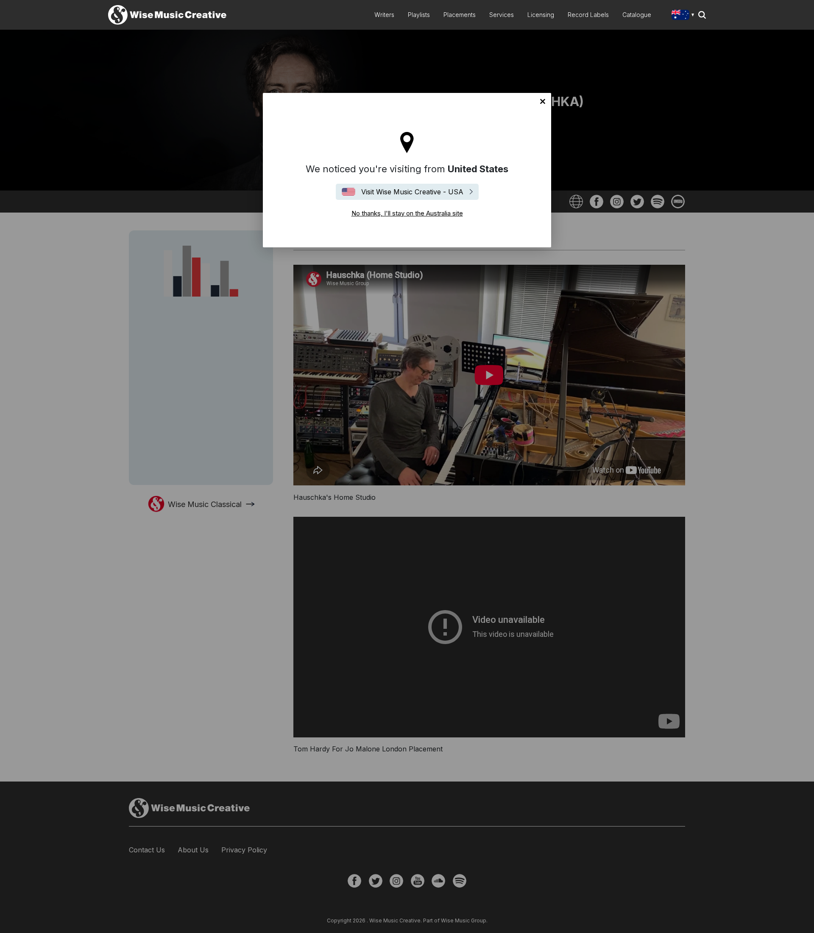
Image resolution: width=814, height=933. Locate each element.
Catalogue (636, 14)
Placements (459, 14)
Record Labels (588, 14)
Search (702, 15)
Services (501, 14)
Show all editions (684, 16)
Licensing (540, 14)
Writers (384, 14)
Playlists (419, 14)
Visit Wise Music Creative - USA (412, 192)
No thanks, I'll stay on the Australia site (542, 101)
